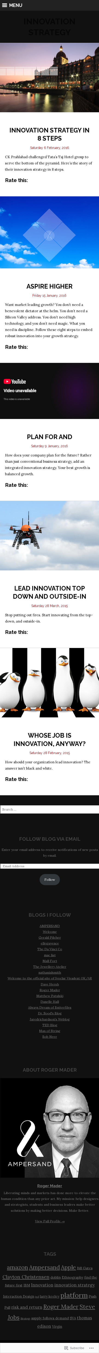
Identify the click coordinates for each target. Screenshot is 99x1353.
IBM (26, 1285)
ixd (37, 1296)
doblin (55, 1277)
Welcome (50, 932)
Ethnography (72, 1277)
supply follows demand (50, 1318)
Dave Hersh (50, 984)
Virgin (57, 1326)
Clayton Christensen (26, 1277)
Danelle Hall (50, 1002)
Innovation (42, 1285)
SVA (73, 1318)
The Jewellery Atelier (49, 967)
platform (74, 1295)
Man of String (49, 1031)
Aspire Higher (49, 286)
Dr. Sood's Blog (50, 1013)
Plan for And (49, 437)
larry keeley (49, 1296)
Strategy (25, 1318)
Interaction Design (18, 1296)
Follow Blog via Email (49, 839)
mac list (50, 955)
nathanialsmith (49, 972)
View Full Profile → (50, 1221)
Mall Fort (50, 961)
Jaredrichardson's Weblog (50, 1019)
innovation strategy (74, 1285)
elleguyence (50, 943)
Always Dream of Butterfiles (49, 1007)
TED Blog (49, 1025)
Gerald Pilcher (50, 937)
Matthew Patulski (49, 996)
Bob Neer (49, 1037)
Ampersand (44, 1267)
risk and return (26, 1307)
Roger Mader (50, 990)
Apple (68, 1267)
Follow (49, 880)
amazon (17, 1267)
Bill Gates (85, 1268)
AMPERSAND (50, 926)
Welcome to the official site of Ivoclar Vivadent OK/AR (50, 978)
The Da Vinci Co (49, 949)
